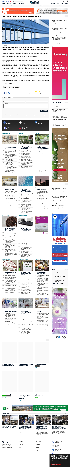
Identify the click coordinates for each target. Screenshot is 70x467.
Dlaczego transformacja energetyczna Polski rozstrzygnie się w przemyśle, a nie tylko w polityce (59, 106)
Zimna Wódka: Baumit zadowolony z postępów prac (60, 186)
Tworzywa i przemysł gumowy (24, 175)
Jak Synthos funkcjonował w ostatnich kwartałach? (59, 210)
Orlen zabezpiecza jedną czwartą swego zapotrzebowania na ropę (59, 32)
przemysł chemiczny (15, 87)
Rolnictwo (37, 133)
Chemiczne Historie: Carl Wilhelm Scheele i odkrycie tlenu (59, 18)
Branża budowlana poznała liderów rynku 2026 (60, 119)
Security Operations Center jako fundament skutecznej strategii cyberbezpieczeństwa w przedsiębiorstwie (59, 122)
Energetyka (20, 133)
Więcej (66, 102)
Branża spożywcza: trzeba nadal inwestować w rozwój (60, 21)
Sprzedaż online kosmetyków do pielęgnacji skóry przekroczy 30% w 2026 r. (59, 203)
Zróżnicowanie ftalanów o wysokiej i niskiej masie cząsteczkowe (59, 191)
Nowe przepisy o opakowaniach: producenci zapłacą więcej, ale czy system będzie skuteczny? (59, 110)
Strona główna (4, 18)
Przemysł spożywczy (39, 259)
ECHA (5, 87)
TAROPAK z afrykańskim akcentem (58, 43)
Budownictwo (5, 175)
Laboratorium (21, 297)
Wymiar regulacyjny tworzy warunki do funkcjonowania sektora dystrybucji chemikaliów (58, 35)
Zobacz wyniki (61, 283)
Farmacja (4, 297)
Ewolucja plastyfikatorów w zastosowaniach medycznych (59, 189)
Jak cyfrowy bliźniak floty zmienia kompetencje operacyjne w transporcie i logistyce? (60, 197)
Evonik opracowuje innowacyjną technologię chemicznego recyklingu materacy (59, 208)
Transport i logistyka (39, 175)
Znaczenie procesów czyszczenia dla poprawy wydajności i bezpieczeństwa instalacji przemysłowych (60, 114)
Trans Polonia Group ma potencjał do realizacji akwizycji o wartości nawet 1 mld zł (60, 125)
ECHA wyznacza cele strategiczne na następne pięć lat (17, 18)
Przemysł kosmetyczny (7, 259)
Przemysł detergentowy (23, 259)
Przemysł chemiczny (6, 133)
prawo (9, 87)
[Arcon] (65, 1)
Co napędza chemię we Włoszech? (58, 205)
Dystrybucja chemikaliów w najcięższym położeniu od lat (59, 41)
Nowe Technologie (6, 215)
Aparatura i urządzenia (22, 215)
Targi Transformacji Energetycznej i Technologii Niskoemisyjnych (60, 29)
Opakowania (37, 297)
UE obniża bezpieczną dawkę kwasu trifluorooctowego (58, 194)
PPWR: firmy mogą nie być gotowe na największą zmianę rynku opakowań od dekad (60, 117)
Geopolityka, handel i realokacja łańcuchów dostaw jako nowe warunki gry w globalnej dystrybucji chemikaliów (59, 38)
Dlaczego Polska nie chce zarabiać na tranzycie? (58, 24)
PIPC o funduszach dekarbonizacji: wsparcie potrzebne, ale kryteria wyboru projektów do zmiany (59, 200)
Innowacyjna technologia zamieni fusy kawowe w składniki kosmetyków (60, 26)
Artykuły (8, 18)
